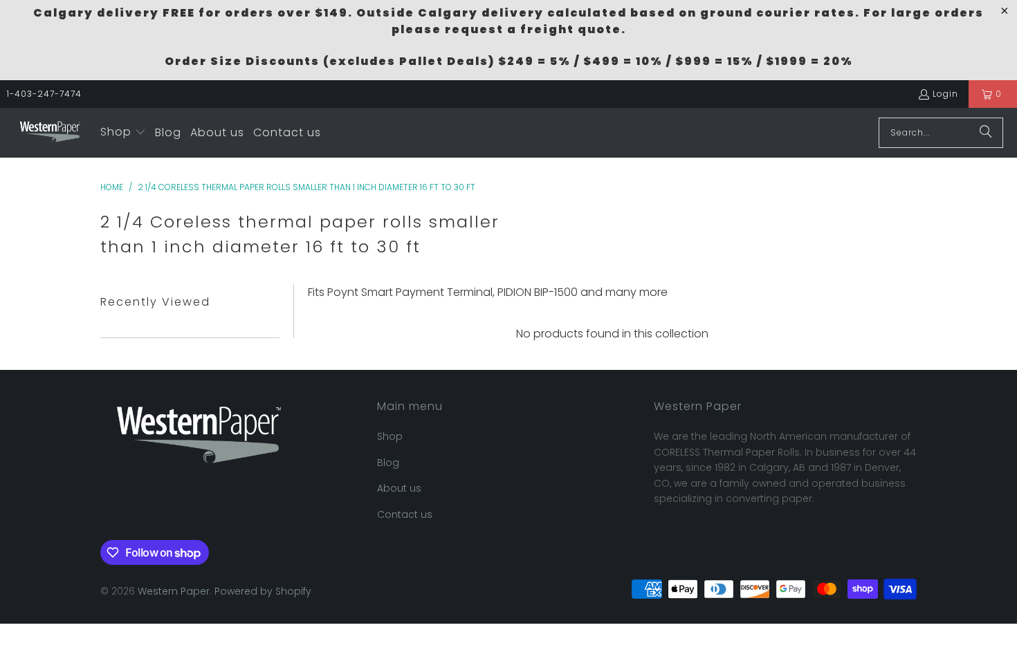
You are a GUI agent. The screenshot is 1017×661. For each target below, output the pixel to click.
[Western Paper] (50, 132)
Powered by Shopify (262, 591)
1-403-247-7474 (44, 94)
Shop (390, 436)
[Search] (986, 133)
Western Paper (174, 591)
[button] (123, 133)
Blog (388, 462)
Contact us (404, 514)
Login (945, 94)
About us (399, 488)
